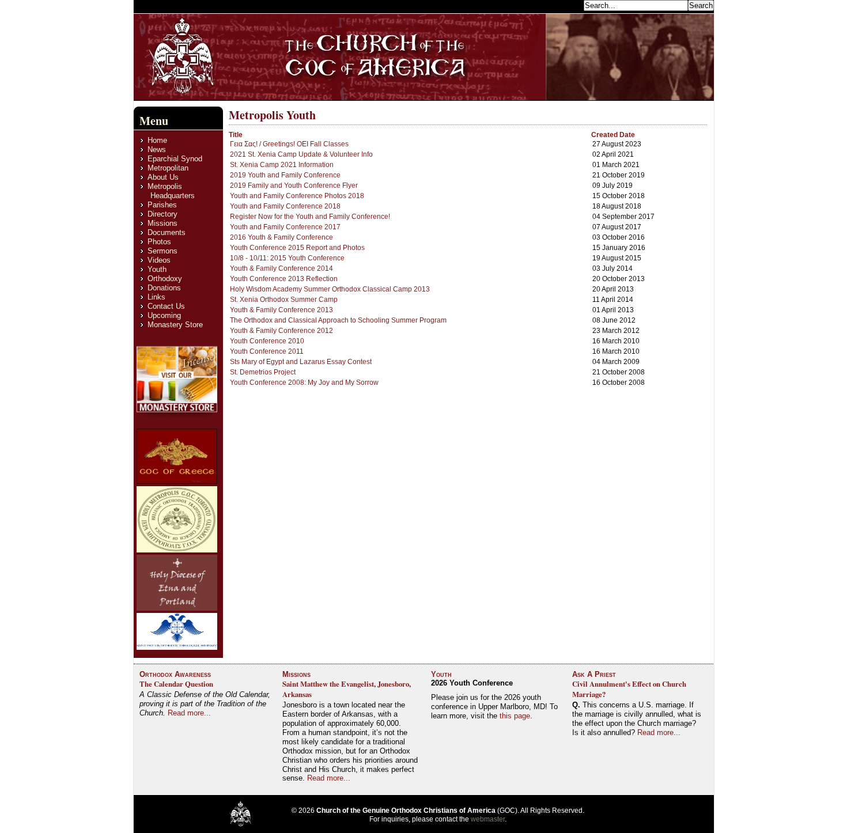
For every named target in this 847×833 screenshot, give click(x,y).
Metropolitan (168, 168)
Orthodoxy (165, 278)
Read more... (189, 713)
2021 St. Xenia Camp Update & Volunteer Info (301, 154)
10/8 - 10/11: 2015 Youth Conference (287, 258)
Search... (565, 5)
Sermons (162, 251)
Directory (162, 214)
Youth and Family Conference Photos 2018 (297, 196)
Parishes (162, 204)
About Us (163, 177)
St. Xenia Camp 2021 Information (282, 165)
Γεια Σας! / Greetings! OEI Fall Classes (289, 144)
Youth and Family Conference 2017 (285, 227)
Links (156, 297)
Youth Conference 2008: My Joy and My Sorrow (304, 382)
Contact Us (166, 306)
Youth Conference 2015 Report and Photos (297, 248)
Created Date (613, 135)
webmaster (488, 819)
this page (515, 715)
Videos (159, 260)
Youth (157, 269)
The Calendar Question (176, 684)
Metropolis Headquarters (171, 191)
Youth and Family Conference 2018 (285, 206)
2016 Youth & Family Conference (281, 237)
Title (236, 135)
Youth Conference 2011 (267, 351)
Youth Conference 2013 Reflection (284, 279)
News (157, 149)
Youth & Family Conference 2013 (281, 310)
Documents (167, 232)
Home (157, 140)
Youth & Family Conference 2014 (281, 268)
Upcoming (164, 315)
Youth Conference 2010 (267, 341)
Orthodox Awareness (175, 674)
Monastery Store (175, 324)
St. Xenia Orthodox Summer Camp (284, 300)
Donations (164, 287)
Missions (162, 223)
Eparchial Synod (175, 158)
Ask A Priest (594, 674)
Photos (159, 241)
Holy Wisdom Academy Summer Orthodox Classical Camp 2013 (330, 289)
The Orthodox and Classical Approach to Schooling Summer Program (338, 320)
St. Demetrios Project (263, 372)
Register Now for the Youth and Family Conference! (310, 217)
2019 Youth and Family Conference (285, 175)
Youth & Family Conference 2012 (281, 331)
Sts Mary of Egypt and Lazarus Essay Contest (301, 362)
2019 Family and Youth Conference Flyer (294, 185)
